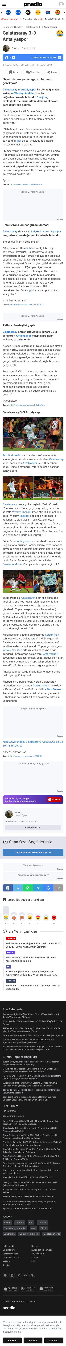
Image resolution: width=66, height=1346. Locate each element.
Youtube (42, 1222)
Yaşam (10, 952)
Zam (31, 1222)
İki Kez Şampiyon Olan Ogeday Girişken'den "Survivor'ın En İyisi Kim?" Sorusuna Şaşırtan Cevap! (31, 973)
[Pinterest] (32, 1275)
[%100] (38, 12)
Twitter (7, 1222)
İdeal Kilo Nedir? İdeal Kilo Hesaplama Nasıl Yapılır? (27, 1177)
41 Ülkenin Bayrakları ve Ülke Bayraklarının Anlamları (28, 1196)
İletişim (6, 1265)
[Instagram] (5, 1275)
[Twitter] (18, 1275)
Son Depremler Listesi (13, 1116)
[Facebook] (12, 1275)
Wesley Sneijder (24, 93)
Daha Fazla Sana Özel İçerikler (31, 852)
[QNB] (48, 12)
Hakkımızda (8, 1246)
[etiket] (59, 33)
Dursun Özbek (41, 685)
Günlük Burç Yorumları (15, 1228)
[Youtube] (25, 1275)
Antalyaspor (29, 89)
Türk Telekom (55, 689)
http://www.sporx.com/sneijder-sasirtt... (27, 184)
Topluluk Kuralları (11, 1257)
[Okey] (28, 12)
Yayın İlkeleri (37, 1253)
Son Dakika (9, 1234)
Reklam (6, 1261)
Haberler (7, 27)
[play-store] (29, 1289)
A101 (33, 1228)
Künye (34, 1257)
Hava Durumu (9, 1110)
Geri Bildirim (9, 1250)
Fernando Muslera (13, 564)
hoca (32, 248)
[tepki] (6, 917)
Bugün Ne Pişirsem (29, 1234)
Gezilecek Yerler (52, 1234)
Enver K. (23, 48)
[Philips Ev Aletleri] (18, 12)
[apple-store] (11, 1289)
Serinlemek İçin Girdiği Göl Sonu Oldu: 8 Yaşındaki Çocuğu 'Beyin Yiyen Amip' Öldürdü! (33, 945)
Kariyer (34, 1246)
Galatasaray (10, 89)
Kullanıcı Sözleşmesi (41, 1250)
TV (8, 966)
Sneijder (42, 97)
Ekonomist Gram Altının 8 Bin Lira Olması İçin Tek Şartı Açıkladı (33, 987)
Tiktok (43, 1228)
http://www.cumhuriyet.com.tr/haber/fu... (27, 405)
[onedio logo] (31, 1308)
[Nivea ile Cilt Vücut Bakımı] (8, 12)
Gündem (18, 27)
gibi (18, 140)
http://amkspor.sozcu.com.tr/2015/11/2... (27, 304)
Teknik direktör (12, 455)
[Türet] (58, 12)
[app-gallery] (47, 1289)
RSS (33, 1261)
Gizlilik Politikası (10, 1253)
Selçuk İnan (38, 231)
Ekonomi (11, 981)
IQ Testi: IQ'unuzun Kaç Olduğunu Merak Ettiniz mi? (28, 1208)
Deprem (20, 1222)
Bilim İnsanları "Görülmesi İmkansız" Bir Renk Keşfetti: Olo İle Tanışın (31, 959)
